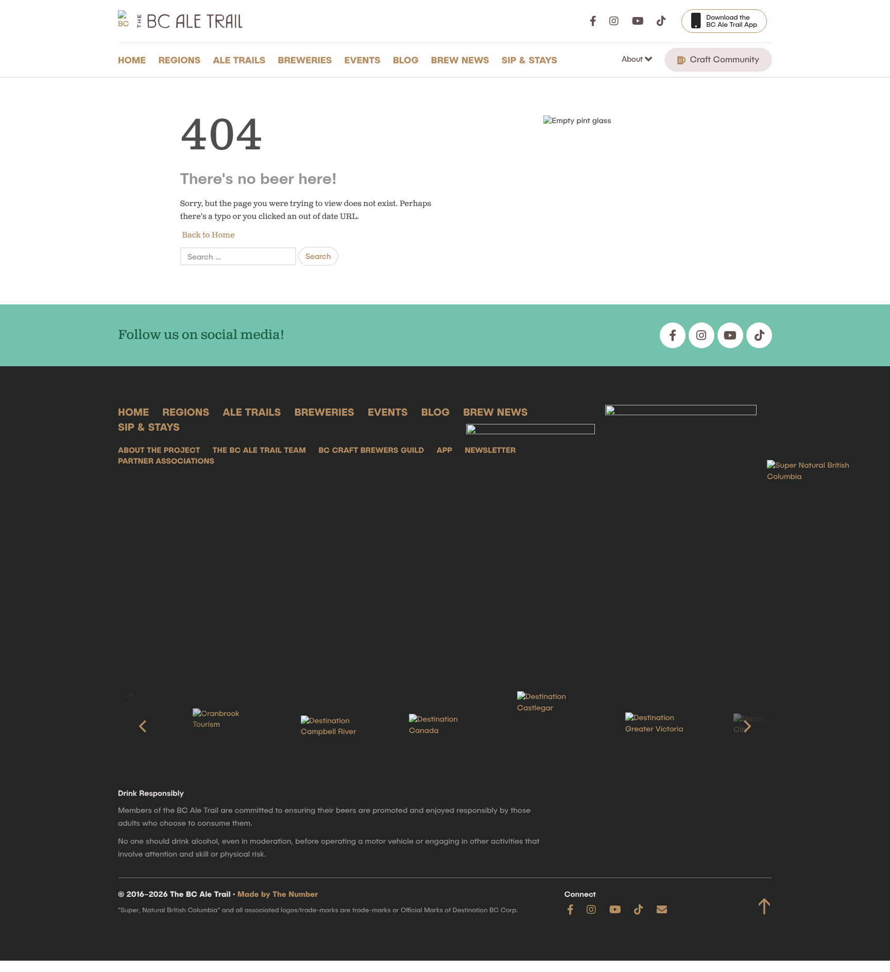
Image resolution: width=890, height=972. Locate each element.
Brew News (460, 59)
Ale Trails (239, 59)
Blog (406, 59)
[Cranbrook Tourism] (229, 726)
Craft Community (723, 59)
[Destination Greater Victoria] (661, 726)
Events (363, 59)
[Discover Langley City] (769, 726)
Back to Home (207, 235)
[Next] (746, 726)
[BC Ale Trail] (530, 532)
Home (132, 59)
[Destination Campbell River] (337, 726)
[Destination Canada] (445, 726)
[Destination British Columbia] (818, 532)
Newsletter (490, 450)
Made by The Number (277, 894)
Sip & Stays (529, 59)
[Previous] (143, 726)
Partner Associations (166, 461)
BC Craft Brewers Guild (371, 450)
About (633, 58)
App (444, 450)
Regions (179, 59)
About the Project (159, 450)
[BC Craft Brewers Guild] (681, 532)
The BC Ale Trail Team (259, 450)
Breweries (305, 59)
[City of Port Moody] (120, 726)
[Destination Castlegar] (553, 726)
